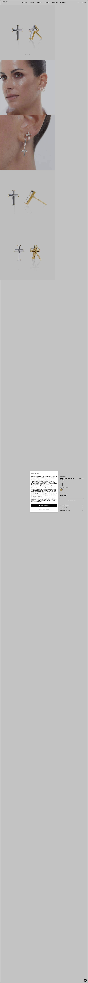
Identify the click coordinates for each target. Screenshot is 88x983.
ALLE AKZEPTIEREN (44, 505)
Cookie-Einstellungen (44, 509)
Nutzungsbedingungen (52, 500)
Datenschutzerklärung (40, 500)
